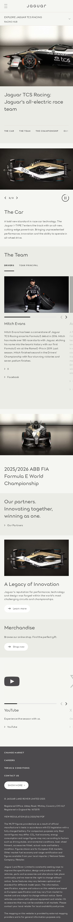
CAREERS (9, 760)
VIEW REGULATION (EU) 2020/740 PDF (24, 816)
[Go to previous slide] (5, 198)
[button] (36, 19)
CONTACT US (11, 775)
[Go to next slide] (17, 198)
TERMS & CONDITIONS (17, 767)
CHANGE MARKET (14, 752)
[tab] (10, 265)
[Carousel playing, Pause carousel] (65, 198)
